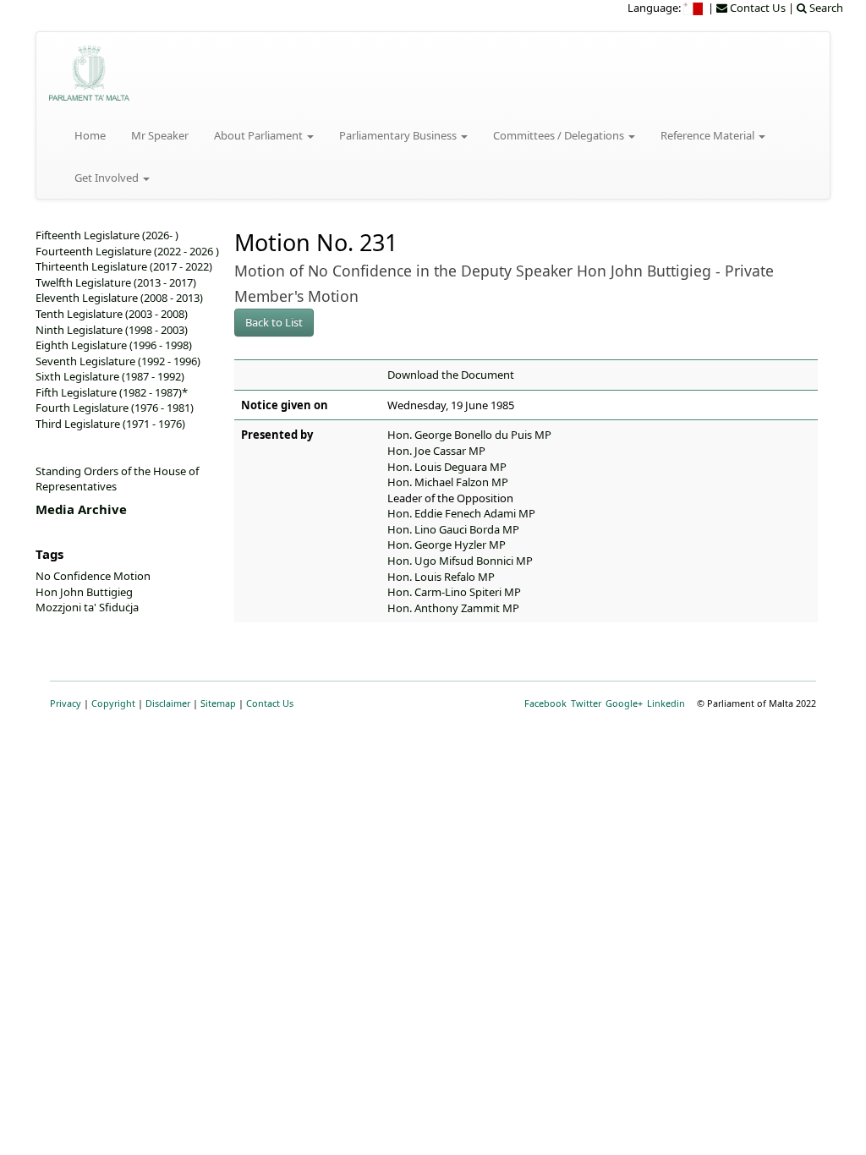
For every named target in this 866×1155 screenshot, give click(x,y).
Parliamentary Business (399, 135)
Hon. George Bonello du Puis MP (469, 434)
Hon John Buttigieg (84, 591)
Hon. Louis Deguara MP (447, 466)
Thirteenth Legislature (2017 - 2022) (124, 266)
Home (90, 135)
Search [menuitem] (825, 7)
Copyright (113, 703)
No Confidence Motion (93, 575)
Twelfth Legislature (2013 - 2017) (116, 282)
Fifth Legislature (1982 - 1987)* (112, 392)
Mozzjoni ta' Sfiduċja (87, 607)
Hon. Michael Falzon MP (447, 482)
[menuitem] (694, 7)
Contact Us (269, 703)
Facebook (545, 703)
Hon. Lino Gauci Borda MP (453, 529)
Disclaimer (167, 703)
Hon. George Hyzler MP (446, 544)
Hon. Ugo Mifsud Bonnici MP (460, 560)
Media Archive (81, 509)
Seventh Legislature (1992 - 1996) (118, 361)
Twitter (586, 703)
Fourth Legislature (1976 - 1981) (115, 407)
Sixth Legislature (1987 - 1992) (110, 376)
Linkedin (666, 703)
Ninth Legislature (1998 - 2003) (112, 329)
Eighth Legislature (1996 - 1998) (114, 345)
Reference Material (708, 135)
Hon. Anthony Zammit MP (453, 608)
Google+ (624, 703)
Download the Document (450, 374)
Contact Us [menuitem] (756, 7)
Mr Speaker (160, 135)
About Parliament (259, 135)
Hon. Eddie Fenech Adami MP (461, 513)
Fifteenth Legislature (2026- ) (107, 235)
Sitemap (218, 703)
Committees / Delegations (560, 135)
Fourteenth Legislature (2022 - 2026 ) (127, 251)
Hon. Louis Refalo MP (441, 576)
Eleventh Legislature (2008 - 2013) (119, 297)
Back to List (274, 322)
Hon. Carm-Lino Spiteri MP (454, 591)
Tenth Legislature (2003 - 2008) (112, 313)
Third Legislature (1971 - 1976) (110, 423)
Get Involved (107, 177)
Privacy (65, 703)
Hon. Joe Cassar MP (436, 450)
